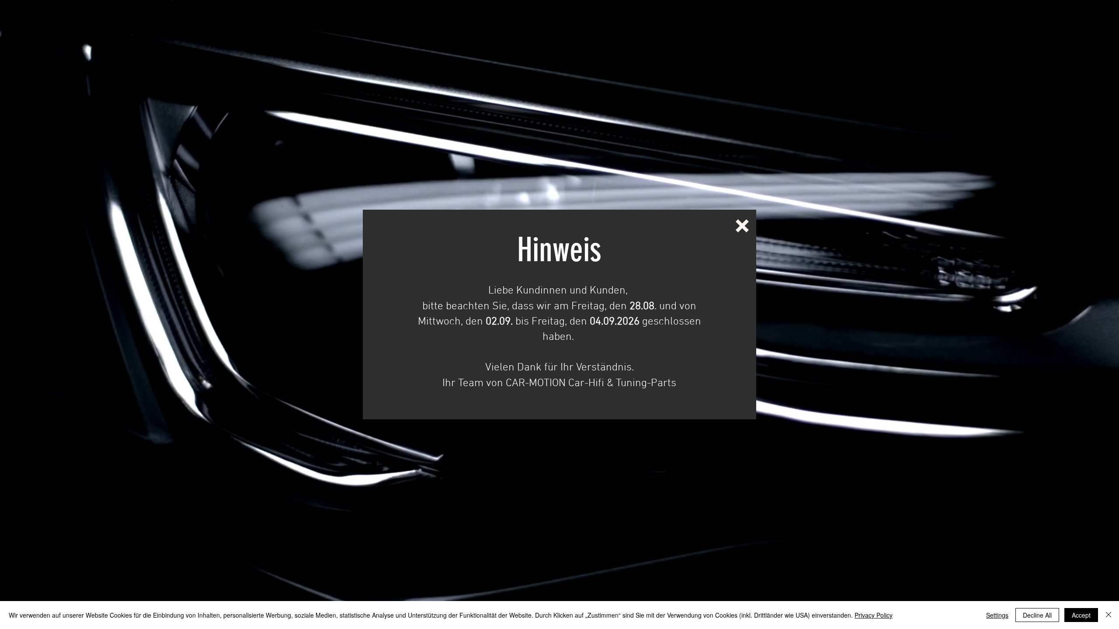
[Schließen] (1108, 615)
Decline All (1037, 615)
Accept (1081, 615)
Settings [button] (997, 615)
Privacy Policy (874, 615)
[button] (742, 225)
